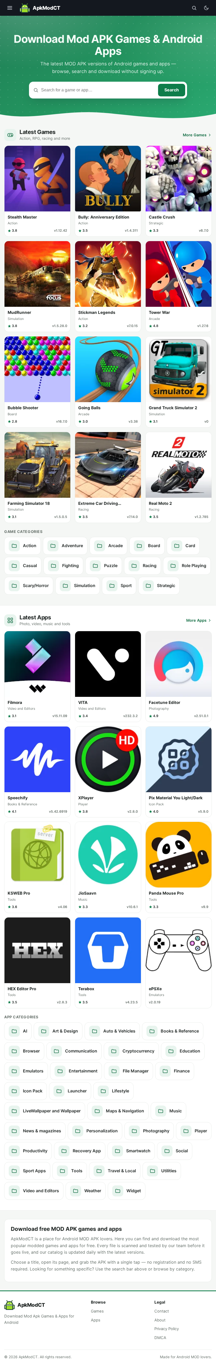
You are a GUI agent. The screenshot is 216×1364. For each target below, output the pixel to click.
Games (97, 1311)
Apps (95, 1320)
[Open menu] (9, 7)
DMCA (160, 1337)
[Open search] (194, 7)
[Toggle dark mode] (206, 7)
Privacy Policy (166, 1328)
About (159, 1320)
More (195, 135)
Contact (161, 1311)
